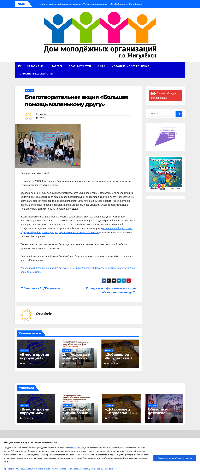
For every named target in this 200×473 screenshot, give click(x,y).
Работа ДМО (36, 66)
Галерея (57, 66)
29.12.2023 (113, 418)
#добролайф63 (28, 268)
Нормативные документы (35, 73)
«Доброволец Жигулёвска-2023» (120, 358)
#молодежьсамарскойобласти (112, 268)
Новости (29, 90)
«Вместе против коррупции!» (34, 356)
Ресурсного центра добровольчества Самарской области (67, 232)
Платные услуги (80, 66)
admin (43, 114)
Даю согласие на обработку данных (175, 458)
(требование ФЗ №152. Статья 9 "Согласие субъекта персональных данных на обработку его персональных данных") (60, 469)
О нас (101, 66)
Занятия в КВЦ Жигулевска (41, 288)
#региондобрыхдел (47, 268)
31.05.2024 (70, 418)
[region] (100, 455)
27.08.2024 (28, 418)
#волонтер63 (89, 268)
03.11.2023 (156, 418)
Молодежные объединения (130, 66)
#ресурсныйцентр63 (70, 268)
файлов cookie (77, 448)
